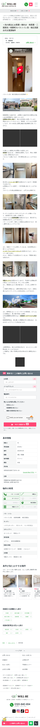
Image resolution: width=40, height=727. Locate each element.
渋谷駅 (7, 613)
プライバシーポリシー (20, 717)
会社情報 (25, 669)
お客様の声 (25, 660)
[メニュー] (36, 4)
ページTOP (18, 650)
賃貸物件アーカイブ (8, 685)
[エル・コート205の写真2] (28, 104)
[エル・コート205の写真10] (31, 202)
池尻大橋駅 (17, 613)
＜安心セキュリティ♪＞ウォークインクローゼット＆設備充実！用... (25, 594)
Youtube (27, 711)
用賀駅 (26, 616)
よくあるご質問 (16, 680)
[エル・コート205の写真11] (8, 235)
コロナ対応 (5, 688)
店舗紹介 (5, 660)
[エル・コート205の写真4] (28, 138)
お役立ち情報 (6, 669)
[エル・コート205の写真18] (28, 301)
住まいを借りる (26, 655)
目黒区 (26, 629)
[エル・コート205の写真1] (11, 104)
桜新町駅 (17, 616)
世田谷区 (7, 629)
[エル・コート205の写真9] (20, 202)
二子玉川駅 (7, 620)
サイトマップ (31, 717)
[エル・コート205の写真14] (8, 269)
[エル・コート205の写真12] (20, 235)
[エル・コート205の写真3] (11, 138)
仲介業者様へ (6, 680)
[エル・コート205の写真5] (8, 170)
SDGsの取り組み (15, 688)
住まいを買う (6, 664)
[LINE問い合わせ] (31, 723)
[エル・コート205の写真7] (31, 170)
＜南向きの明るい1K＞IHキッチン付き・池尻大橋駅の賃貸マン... (9, 594)
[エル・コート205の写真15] (20, 269)
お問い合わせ (6, 655)
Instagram (18, 711)
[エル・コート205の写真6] (20, 170)
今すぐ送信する (21, 424)
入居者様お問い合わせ (21, 677)
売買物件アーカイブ (20, 685)
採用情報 (24, 680)
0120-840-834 (26, 4)
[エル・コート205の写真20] (28, 334)
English (29, 685)
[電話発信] (36, 723)
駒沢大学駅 (7, 616)
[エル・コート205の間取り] (20, 362)
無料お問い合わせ (31, 4)
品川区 (17, 633)
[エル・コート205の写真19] (11, 334)
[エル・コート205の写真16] (31, 269)
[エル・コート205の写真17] (11, 301)
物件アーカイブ (9, 717)
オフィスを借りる (7, 675)
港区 (7, 633)
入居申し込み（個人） (19, 675)
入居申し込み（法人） (8, 677)
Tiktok (22, 711)
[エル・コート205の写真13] (31, 235)
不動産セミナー (26, 664)
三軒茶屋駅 (26, 613)
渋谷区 (17, 629)
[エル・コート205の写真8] (8, 202)
